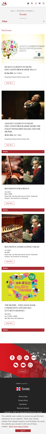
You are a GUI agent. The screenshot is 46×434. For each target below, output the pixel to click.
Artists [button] (5, 152)
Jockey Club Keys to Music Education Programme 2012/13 (20, 68)
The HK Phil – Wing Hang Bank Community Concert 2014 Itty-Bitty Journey (20, 308)
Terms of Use (23, 396)
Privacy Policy (23, 400)
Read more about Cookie (18, 426)
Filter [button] (4, 21)
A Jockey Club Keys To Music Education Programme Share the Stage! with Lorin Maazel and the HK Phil (22, 127)
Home (12, 11)
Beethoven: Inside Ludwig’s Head (22, 246)
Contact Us (23, 371)
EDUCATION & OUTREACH (25, 11)
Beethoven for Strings (17, 188)
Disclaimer (23, 404)
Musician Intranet (23, 408)
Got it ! (23, 430)
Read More (9, 83)
